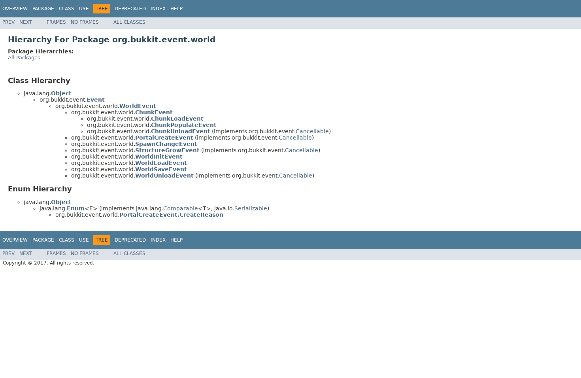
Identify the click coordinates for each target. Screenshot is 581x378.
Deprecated (130, 8)
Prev (8, 22)
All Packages (24, 57)
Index (158, 8)
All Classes (129, 22)
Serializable (250, 208)
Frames (56, 22)
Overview (15, 8)
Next (25, 22)
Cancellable (312, 131)
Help (176, 8)
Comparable (180, 208)
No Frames (85, 22)
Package (43, 8)
